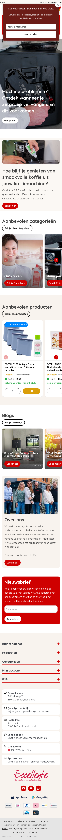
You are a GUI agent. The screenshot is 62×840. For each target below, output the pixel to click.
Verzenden (31, 34)
